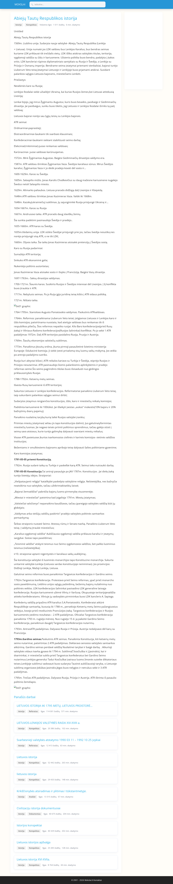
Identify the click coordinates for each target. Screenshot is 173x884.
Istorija (18, 24)
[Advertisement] (143, 50)
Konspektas (31, 24)
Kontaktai (97, 880)
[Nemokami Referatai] (20, 4)
